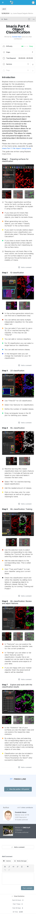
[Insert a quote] (28, 866)
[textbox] (18, 879)
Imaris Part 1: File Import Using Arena (16, 148)
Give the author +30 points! (19, 789)
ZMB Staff (26, 827)
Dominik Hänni (16, 37)
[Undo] (5, 869)
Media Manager (21, 861)
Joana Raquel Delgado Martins (23, 13)
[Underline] (22, 866)
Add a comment (26, 267)
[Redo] (9, 869)
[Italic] (9, 866)
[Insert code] (13, 866)
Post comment (27, 888)
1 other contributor (26, 807)
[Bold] (5, 866)
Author (6, 807)
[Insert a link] (18, 866)
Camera (8, 861)
